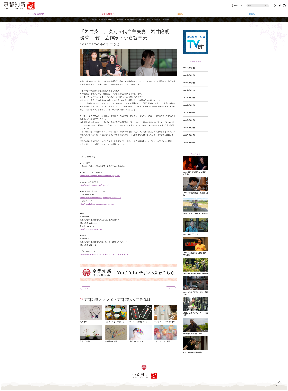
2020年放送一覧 (189, 113)
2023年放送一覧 (189, 90)
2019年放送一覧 (189, 120)
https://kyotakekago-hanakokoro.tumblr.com (97, 204)
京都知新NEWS (108, 14)
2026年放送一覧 (189, 68)
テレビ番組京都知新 (36, 14)
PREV (86, 288)
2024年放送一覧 (189, 83)
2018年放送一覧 (189, 128)
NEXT (171, 288)
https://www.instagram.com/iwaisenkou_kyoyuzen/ (100, 176)
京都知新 (83, 19)
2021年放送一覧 (189, 105)
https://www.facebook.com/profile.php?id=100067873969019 (104, 254)
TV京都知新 (93, 19)
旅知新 (252, 14)
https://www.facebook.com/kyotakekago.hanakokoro (100, 198)
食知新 (180, 14)
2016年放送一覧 (189, 143)
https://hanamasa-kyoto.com (91, 229)
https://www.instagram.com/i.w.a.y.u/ (94, 185)
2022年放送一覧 (106, 19)
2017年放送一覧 (189, 135)
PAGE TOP (279, 385)
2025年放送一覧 (189, 75)
